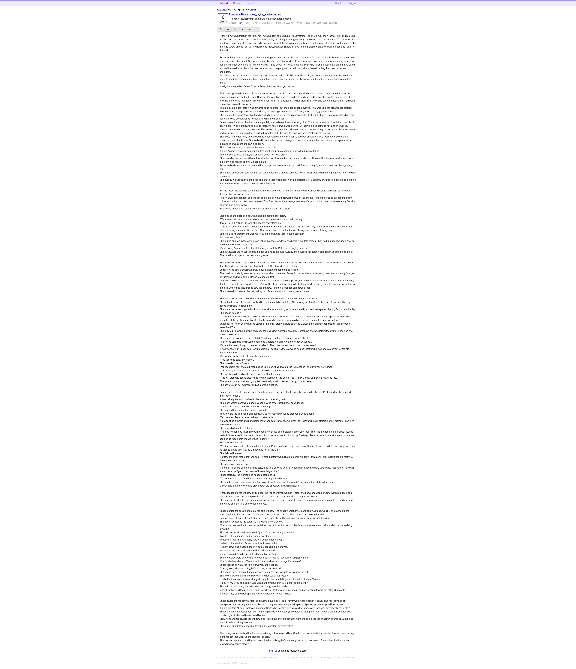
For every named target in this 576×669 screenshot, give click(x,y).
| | (256, 29)
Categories (224, 9)
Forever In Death (238, 14)
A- (221, 29)
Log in (352, 3)
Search (250, 3)
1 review (276, 14)
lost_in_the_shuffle (262, 14)
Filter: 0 (338, 3)
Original (239, 9)
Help (262, 3)
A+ (235, 29)
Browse (237, 3)
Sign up (273, 650)
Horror (252, 9)
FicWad (223, 3)
